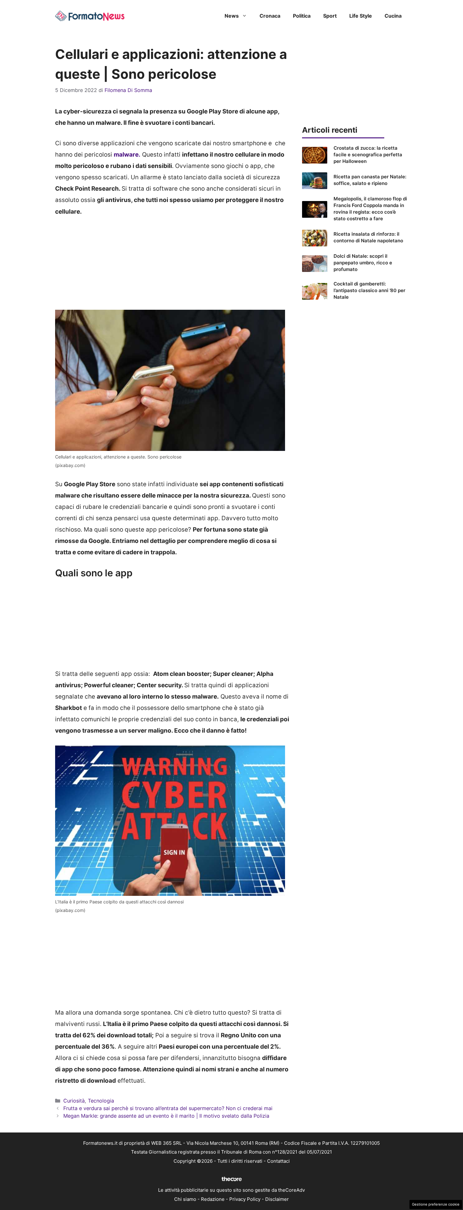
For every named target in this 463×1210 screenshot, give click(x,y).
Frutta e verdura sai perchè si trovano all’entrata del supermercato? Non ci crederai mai (167, 1108)
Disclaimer (277, 1199)
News (232, 16)
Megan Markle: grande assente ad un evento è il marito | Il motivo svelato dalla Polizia (166, 1116)
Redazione (213, 1199)
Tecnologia (101, 1101)
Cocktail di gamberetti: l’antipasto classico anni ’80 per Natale (369, 290)
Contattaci (278, 1161)
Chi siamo (185, 1199)
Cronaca (270, 16)
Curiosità (74, 1101)
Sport (330, 16)
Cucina (393, 16)
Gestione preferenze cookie (436, 1204)
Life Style (360, 16)
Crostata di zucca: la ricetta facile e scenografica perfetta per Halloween (368, 154)
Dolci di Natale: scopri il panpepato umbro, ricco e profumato (363, 262)
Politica (302, 16)
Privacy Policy (244, 1199)
